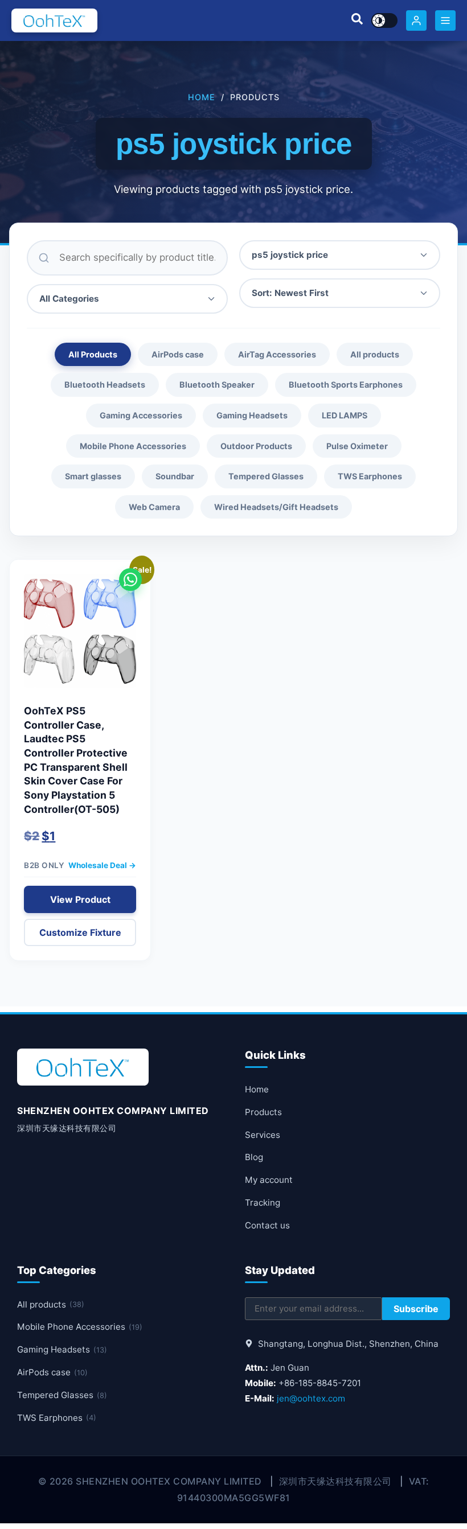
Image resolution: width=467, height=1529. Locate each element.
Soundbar (174, 476)
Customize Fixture (80, 932)
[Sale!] (80, 636)
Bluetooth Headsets (104, 384)
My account (269, 1179)
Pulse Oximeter (357, 446)
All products (374, 354)
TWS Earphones (370, 476)
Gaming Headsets (252, 415)
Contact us (267, 1225)
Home (201, 97)
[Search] (357, 20)
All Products (92, 354)
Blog (254, 1157)
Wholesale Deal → (102, 865)
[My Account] (416, 20)
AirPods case (177, 354)
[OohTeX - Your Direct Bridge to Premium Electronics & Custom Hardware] (54, 20)
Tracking (262, 1202)
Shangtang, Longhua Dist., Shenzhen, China (347, 1343)
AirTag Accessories (277, 354)
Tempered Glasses (266, 476)
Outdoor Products (256, 446)
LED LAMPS (344, 415)
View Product (80, 899)
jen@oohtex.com (311, 1398)
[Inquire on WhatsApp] (130, 579)
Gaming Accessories (141, 415)
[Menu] (445, 20)
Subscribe (416, 1308)
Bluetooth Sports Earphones (346, 384)
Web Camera (154, 507)
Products (263, 1112)
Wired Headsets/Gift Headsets (276, 507)
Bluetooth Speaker (217, 384)
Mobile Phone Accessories (133, 446)
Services (262, 1134)
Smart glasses (93, 476)
